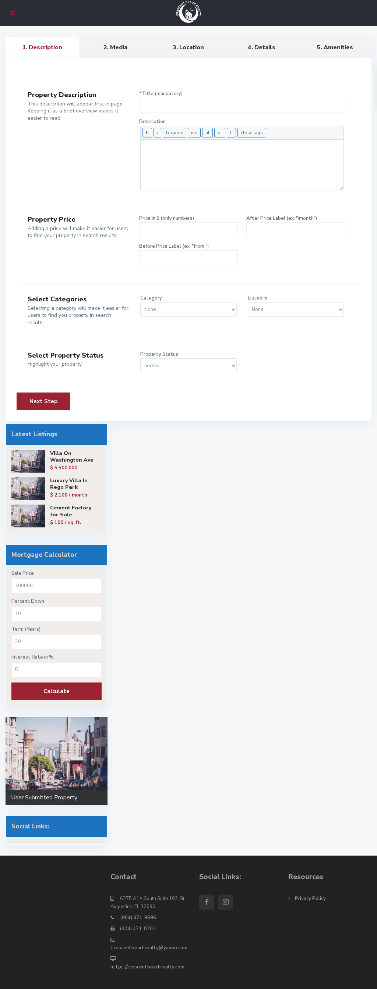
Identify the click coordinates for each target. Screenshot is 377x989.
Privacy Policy (310, 898)
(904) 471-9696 (138, 917)
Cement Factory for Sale (70, 511)
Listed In (257, 298)
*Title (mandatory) (161, 93)
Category (151, 298)
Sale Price (22, 573)
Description (152, 121)
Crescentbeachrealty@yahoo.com (148, 948)
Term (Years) (25, 629)
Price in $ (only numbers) (166, 218)
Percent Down (27, 601)
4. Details (261, 47)
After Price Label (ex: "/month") (281, 218)
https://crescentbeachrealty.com (147, 967)
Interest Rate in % (32, 657)
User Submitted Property (44, 797)
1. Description (42, 47)
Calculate (56, 691)
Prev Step (42, 77)
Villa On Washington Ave (72, 456)
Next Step (105, 77)
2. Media (115, 47)
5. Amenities (335, 47)
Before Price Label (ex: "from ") (174, 246)
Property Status (159, 354)
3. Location (188, 47)
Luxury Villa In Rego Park (69, 484)
